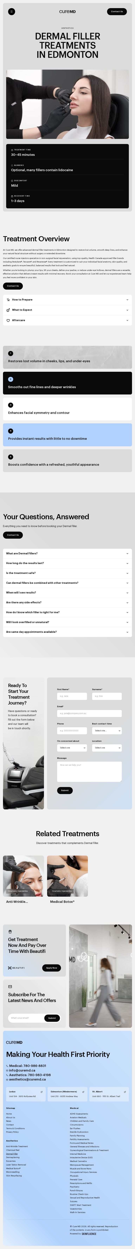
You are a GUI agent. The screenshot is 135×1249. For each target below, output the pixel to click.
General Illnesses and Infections (84, 1147)
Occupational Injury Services (83, 1172)
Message (62, 758)
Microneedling (13, 1172)
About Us (10, 1118)
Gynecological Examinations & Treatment (89, 1150)
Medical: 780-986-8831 (27, 1065)
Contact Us (117, 12)
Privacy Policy (12, 1132)
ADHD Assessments (79, 1114)
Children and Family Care (82, 1121)
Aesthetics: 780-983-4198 (30, 1075)
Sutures (73, 1201)
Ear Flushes (75, 1128)
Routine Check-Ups (79, 1194)
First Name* (63, 689)
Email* (60, 707)
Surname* (97, 689)
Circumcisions (76, 1125)
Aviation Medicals (78, 1118)
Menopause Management (82, 1165)
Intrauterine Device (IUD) (81, 1158)
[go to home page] (67, 11)
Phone (60, 724)
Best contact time (102, 724)
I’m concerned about (68, 741)
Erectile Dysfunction (79, 1132)
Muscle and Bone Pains (80, 1169)
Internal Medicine (78, 1154)
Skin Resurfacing (14, 1176)
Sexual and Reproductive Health (85, 1198)
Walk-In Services (77, 1212)
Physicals (74, 1176)
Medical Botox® (13, 1169)
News (8, 1121)
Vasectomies (76, 1209)
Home (9, 1114)
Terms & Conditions (15, 1128)
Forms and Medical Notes (81, 1143)
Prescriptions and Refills (81, 1183)
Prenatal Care (76, 1180)
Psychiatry (74, 1187)
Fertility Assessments (79, 1139)
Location (96, 741)
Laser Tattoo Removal (16, 1165)
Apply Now (51, 968)
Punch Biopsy (76, 1191)
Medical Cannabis (78, 1161)
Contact (10, 1125)
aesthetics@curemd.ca (27, 1079)
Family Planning (77, 1136)
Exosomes (10, 1161)
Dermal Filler (12, 1154)
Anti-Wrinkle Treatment (17, 1146)
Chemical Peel (12, 1150)
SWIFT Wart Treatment (80, 1205)
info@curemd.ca (22, 1070)
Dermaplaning (13, 1157)
